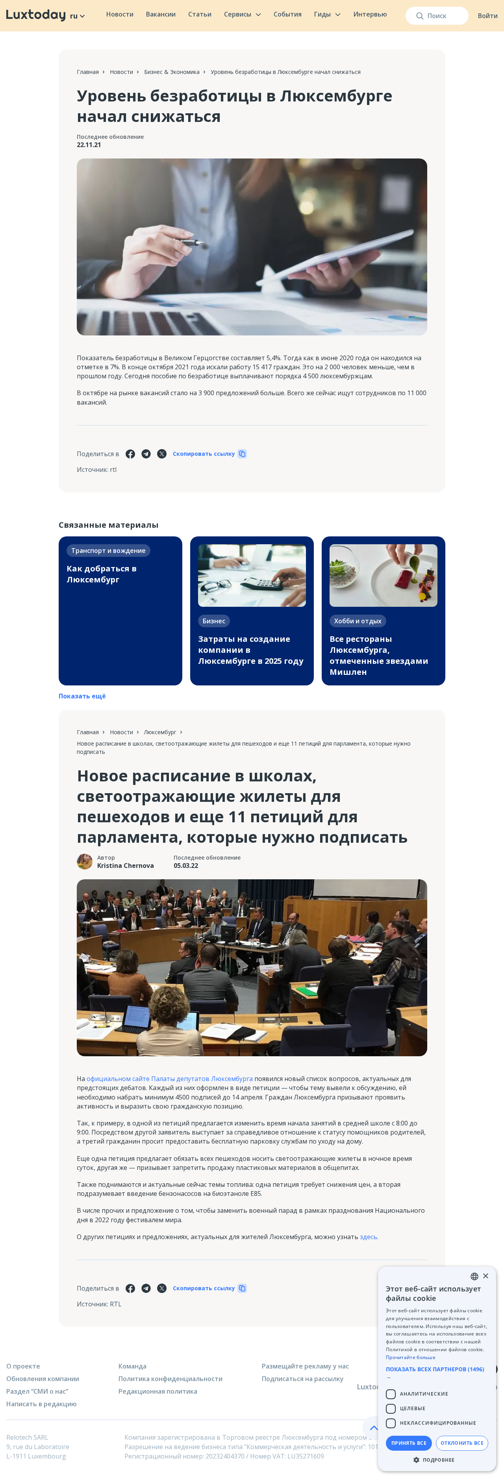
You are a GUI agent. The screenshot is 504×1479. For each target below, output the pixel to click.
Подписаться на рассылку (303, 1379)
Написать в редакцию (41, 1404)
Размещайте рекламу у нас (305, 1366)
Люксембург (160, 732)
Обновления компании (42, 1379)
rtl (113, 469)
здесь (368, 1236)
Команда (132, 1366)
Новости (119, 14)
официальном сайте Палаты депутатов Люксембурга (170, 1078)
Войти (488, 15)
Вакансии (161, 14)
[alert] (437, 1369)
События (288, 14)
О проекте (23, 1366)
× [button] (485, 1276)
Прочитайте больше (410, 1357)
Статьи (199, 14)
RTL (116, 1304)
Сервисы (237, 14)
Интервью (370, 14)
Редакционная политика (158, 1391)
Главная (88, 72)
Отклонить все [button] (462, 1443)
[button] (437, 1372)
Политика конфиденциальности (170, 1379)
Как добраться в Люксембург (102, 574)
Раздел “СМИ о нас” (37, 1391)
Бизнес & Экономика (172, 72)
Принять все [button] (408, 1443)
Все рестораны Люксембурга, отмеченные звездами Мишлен (379, 655)
